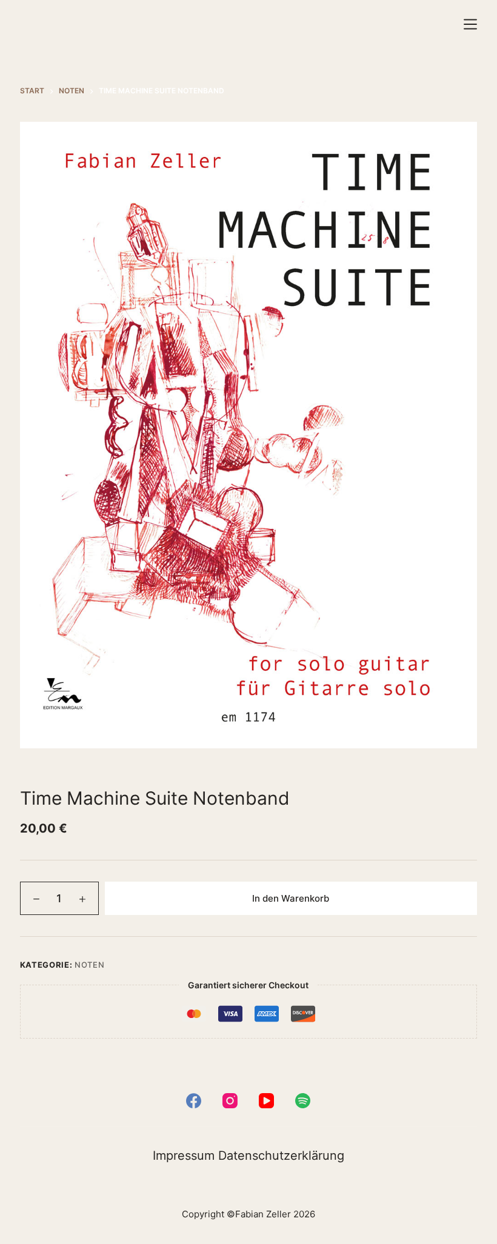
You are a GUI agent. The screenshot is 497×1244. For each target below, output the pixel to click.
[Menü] (470, 24)
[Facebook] (193, 1100)
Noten (89, 965)
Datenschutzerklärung (281, 1155)
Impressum (184, 1155)
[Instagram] (230, 1100)
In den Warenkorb (290, 898)
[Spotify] (302, 1100)
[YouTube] (266, 1100)
